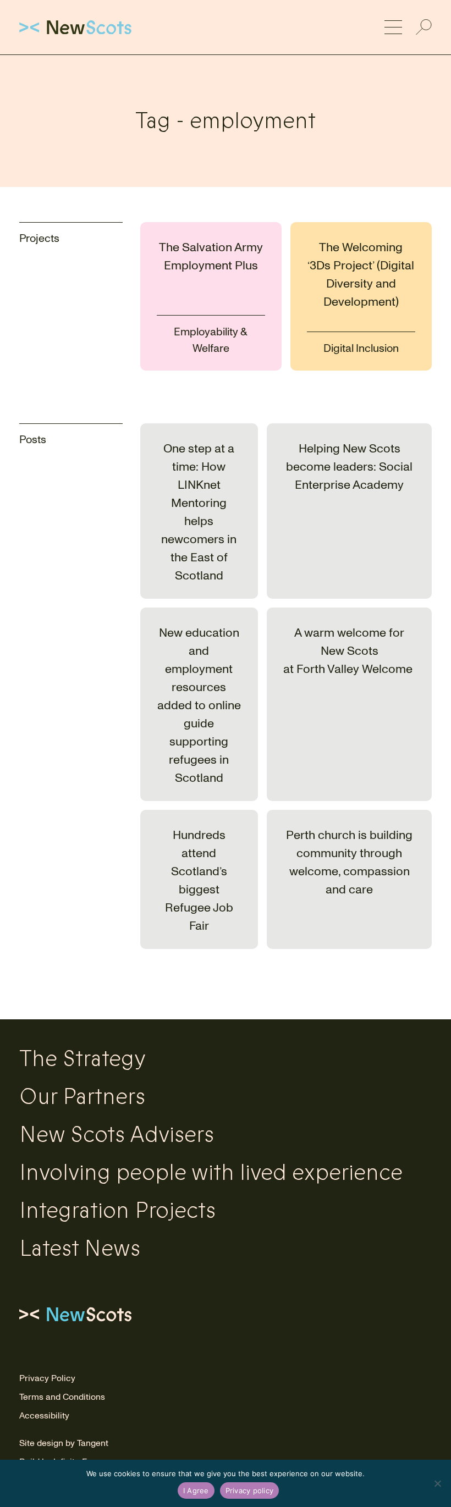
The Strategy (82, 1059)
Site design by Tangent (63, 1443)
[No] (437, 1483)
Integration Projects (117, 1211)
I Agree (196, 1490)
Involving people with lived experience (211, 1173)
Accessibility (44, 1416)
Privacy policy (250, 1490)
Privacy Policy (47, 1378)
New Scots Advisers (116, 1135)
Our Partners (82, 1097)
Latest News (79, 1248)
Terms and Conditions (62, 1397)
